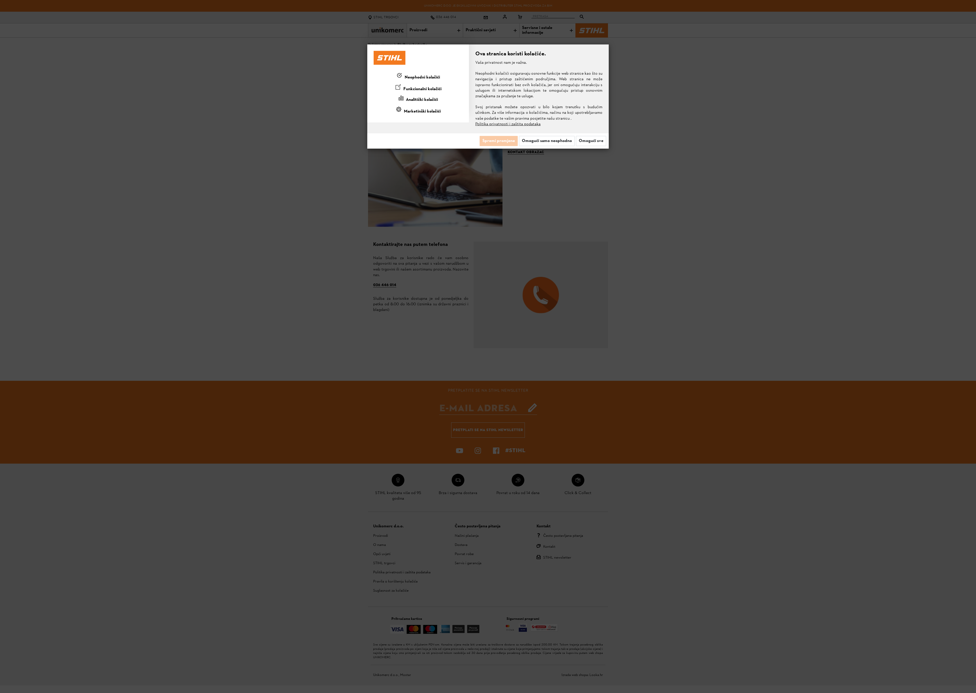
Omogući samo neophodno (547, 141)
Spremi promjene (498, 141)
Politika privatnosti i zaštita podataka (508, 124)
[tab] (418, 76)
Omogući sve (591, 141)
